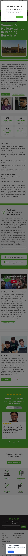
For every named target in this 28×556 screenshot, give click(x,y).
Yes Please (19, 17)
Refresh (11, 551)
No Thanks (8, 17)
